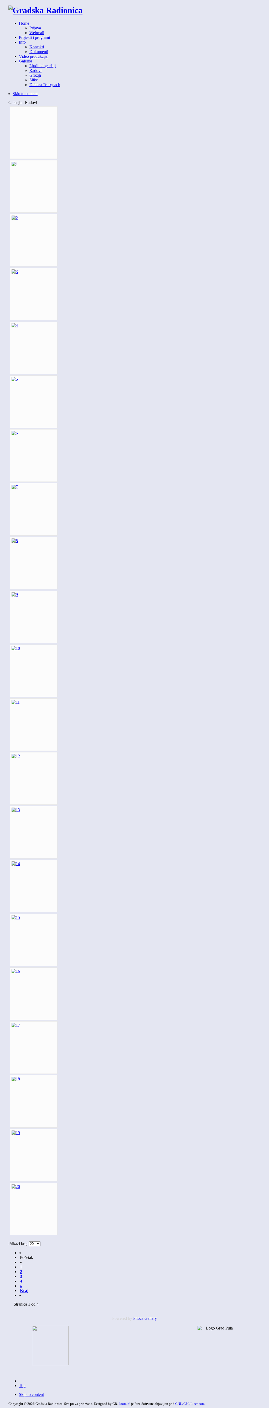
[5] (15, 379)
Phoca (138, 1318)
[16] (16, 971)
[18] (16, 1079)
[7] (15, 487)
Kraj (24, 1290)
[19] (16, 1132)
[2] (15, 218)
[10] (16, 648)
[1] (15, 164)
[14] (16, 863)
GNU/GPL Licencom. (190, 1404)
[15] (16, 917)
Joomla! (124, 1404)
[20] (16, 1186)
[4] (15, 325)
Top (22, 1385)
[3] (15, 271)
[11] (16, 702)
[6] (15, 433)
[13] (16, 810)
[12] (16, 756)
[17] (16, 1025)
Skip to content (25, 93)
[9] (15, 594)
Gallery (150, 1318)
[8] (15, 540)
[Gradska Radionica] (45, 10)
